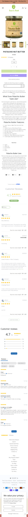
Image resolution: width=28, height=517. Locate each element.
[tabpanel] (14, 398)
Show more (14, 431)
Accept (13, 506)
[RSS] (17, 478)
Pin (21, 174)
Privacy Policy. (13, 503)
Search (14, 441)
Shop (14, 455)
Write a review (14, 353)
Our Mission (14, 461)
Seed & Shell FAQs (14, 443)
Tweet (8, 174)
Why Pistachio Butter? (14, 457)
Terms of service (14, 445)
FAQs (14, 459)
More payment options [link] (14, 79)
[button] (14, 339)
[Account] (23, 8)
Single (14, 62)
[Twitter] (10, 478)
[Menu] (2, 8)
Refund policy (14, 447)
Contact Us (14, 451)
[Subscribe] (22, 85)
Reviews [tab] (4, 359)
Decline (13, 510)
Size (14, 59)
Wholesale (14, 467)
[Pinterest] (15, 478)
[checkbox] (11, 366)
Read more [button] (20, 269)
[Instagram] (14, 478)
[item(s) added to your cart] (25, 8)
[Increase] (16, 66)
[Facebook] (12, 478)
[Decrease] (12, 66)
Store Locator (14, 465)
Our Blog (14, 463)
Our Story (14, 471)
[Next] (27, 45)
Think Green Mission (14, 440)
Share (15, 174)
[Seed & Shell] (14, 7)
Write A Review (14, 200)
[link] (7, 57)
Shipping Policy (14, 449)
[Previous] (1, 45)
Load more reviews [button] (14, 319)
